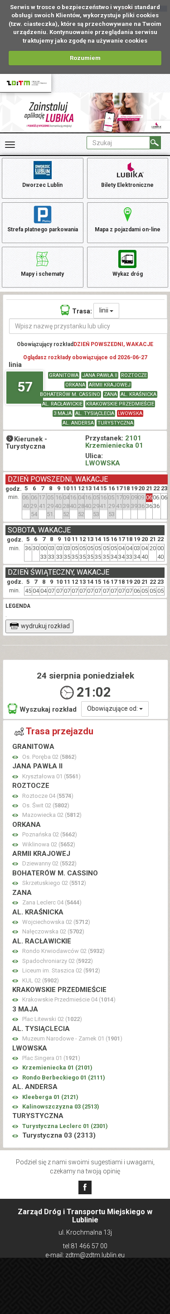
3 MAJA (62, 413)
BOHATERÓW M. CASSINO (70, 394)
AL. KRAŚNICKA (138, 394)
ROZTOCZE (134, 375)
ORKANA (75, 385)
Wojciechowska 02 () (56, 921)
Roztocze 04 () (47, 795)
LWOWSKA (130, 413)
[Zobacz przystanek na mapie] (15, 757)
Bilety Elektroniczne (127, 185)
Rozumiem (85, 57)
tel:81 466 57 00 (85, 1246)
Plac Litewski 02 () (52, 1019)
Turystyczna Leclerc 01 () (65, 1126)
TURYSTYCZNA (115, 423)
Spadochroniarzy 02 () (57, 960)
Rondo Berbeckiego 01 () (63, 1077)
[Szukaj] (155, 142)
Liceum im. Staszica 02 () (61, 970)
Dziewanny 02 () (49, 863)
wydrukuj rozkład (45, 626)
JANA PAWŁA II (99, 375)
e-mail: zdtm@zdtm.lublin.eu (85, 1255)
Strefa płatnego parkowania (42, 229)
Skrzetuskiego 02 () (54, 882)
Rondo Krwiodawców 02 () (63, 951)
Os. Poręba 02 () (49, 756)
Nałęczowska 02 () (53, 931)
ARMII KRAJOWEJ (110, 385)
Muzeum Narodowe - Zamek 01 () (72, 1038)
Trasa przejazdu (59, 731)
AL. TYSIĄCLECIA (94, 413)
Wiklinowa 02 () (48, 844)
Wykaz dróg (127, 274)
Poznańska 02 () (49, 834)
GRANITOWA (63, 375)
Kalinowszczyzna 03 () (60, 1106)
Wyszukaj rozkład (48, 709)
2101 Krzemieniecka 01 (114, 442)
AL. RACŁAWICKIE (62, 404)
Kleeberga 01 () (50, 1097)
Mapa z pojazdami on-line (127, 229)
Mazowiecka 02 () (52, 814)
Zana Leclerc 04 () (52, 902)
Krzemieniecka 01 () (57, 1067)
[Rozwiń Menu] (10, 144)
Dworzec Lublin (42, 185)
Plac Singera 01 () (51, 1058)
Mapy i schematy (42, 274)
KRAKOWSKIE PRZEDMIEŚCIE (120, 404)
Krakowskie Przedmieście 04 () (69, 999)
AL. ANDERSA (78, 423)
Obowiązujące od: (113, 708)
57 (25, 387)
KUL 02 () (40, 980)
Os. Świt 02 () (45, 805)
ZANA (110, 394)
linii (104, 310)
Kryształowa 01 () (51, 776)
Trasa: (82, 311)
